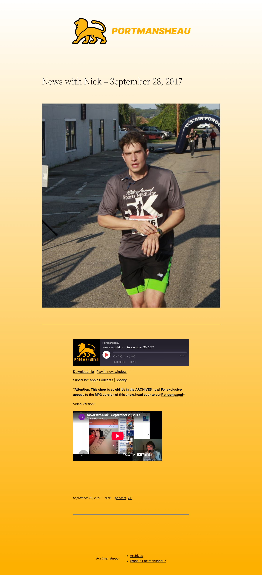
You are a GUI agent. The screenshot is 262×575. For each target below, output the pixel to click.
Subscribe (119, 361)
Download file (83, 371)
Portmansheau (107, 558)
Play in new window (112, 371)
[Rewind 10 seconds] (120, 356)
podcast (120, 498)
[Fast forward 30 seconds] (133, 356)
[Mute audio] (115, 356)
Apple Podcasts (101, 380)
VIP (130, 498)
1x (127, 356)
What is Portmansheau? (148, 561)
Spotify (121, 380)
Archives (136, 556)
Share (133, 361)
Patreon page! (172, 394)
